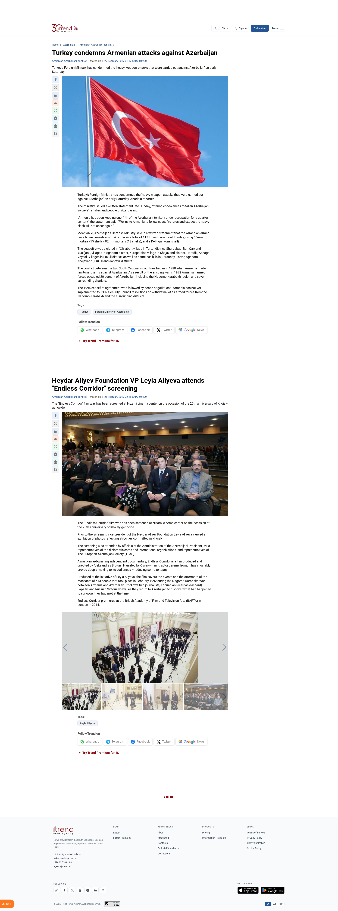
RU (281, 904)
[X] (72, 890)
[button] (55, 79)
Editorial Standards (168, 848)
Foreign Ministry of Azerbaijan (112, 311)
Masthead (163, 837)
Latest (116, 832)
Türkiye (84, 311)
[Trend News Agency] (63, 830)
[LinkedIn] (95, 890)
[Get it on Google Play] (272, 890)
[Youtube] (80, 890)
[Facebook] (64, 890)
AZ (274, 904)
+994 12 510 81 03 (63, 862)
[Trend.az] (65, 28)
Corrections (164, 853)
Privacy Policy (254, 837)
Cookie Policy (254, 848)
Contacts (163, 843)
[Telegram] (87, 890)
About (161, 832)
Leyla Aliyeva (87, 723)
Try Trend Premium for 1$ (100, 341)
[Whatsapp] (57, 890)
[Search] (214, 28)
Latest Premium (122, 837)
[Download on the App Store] (248, 890)
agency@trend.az (62, 866)
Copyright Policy (256, 843)
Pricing (206, 832)
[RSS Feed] (103, 890)
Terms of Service (256, 832)
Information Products (214, 837)
